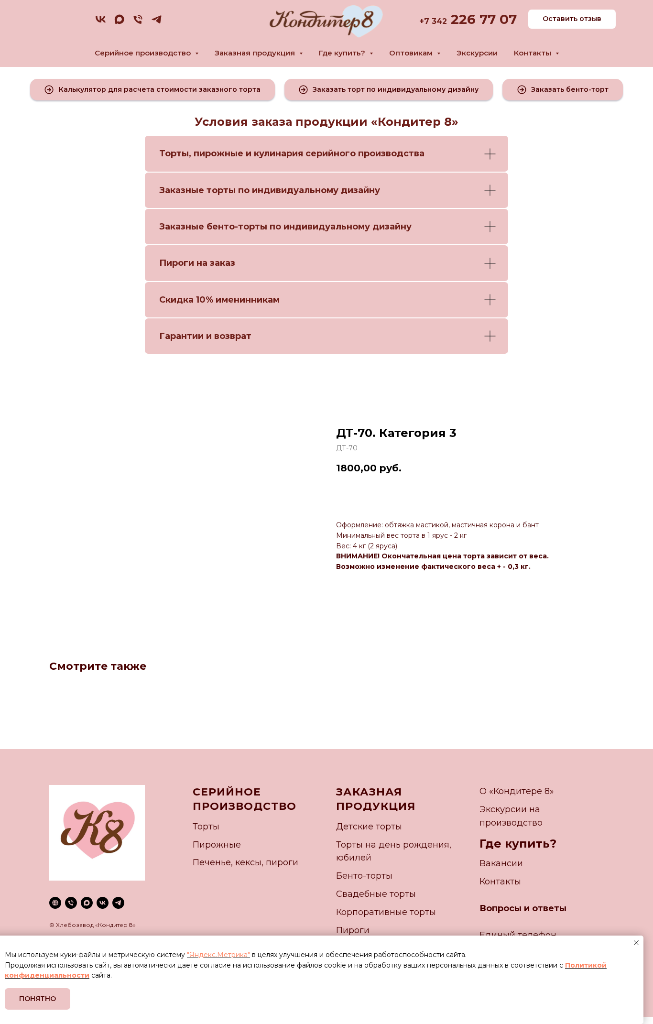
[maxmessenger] (119, 23)
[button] (152, 89)
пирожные (218, 153)
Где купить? (517, 843)
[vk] (101, 23)
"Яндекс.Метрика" (218, 954)
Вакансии (501, 863)
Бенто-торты (364, 876)
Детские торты (369, 826)
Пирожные (217, 844)
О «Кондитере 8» (516, 791)
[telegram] (157, 23)
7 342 (435, 21)
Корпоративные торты (386, 912)
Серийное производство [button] (144, 52)
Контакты (500, 881)
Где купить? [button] (343, 52)
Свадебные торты (376, 894)
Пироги (353, 930)
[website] (55, 903)
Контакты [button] (533, 52)
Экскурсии (477, 52)
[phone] (138, 23)
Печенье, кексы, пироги (245, 862)
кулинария (278, 153)
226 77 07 (482, 19)
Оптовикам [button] (412, 52)
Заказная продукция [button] (256, 52)
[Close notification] (636, 943)
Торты (174, 153)
